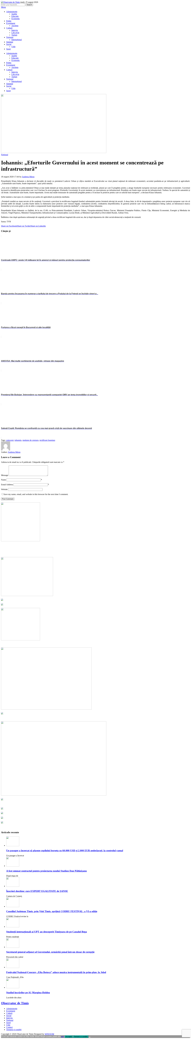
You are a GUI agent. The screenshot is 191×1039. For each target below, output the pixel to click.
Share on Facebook (9, 226)
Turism (14, 35)
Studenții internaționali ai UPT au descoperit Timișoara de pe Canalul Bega (46, 931)
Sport (8, 49)
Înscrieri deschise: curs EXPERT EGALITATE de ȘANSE (37, 891)
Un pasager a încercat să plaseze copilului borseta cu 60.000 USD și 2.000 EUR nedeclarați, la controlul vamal (64, 850)
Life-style (15, 33)
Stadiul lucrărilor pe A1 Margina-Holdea (28, 992)
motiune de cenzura (30, 440)
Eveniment (10, 23)
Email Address (7, 484)
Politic (8, 21)
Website (4, 489)
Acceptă (68, 1037)
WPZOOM (49, 1034)
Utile (13, 47)
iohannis (18, 440)
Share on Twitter (24, 226)
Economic (15, 19)
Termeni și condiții (13, 1029)
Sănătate (9, 42)
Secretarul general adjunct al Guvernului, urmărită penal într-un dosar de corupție (50, 952)
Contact (9, 1027)
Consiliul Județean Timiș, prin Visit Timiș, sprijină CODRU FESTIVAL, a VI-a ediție (51, 911)
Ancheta (14, 26)
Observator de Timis (15, 1003)
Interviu (14, 30)
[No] (89, 1037)
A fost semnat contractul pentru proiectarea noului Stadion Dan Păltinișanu (46, 871)
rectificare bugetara (47, 440)
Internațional (16, 40)
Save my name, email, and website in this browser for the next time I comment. (36, 494)
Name (3, 480)
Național (9, 37)
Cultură (9, 28)
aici (62, 1036)
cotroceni (10, 440)
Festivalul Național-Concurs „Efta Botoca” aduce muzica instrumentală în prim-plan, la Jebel (56, 972)
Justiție (14, 14)
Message (4, 475)
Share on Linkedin (38, 226)
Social (8, 44)
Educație (15, 16)
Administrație (11, 12)
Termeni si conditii (80, 1037)
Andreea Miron (28, 177)
